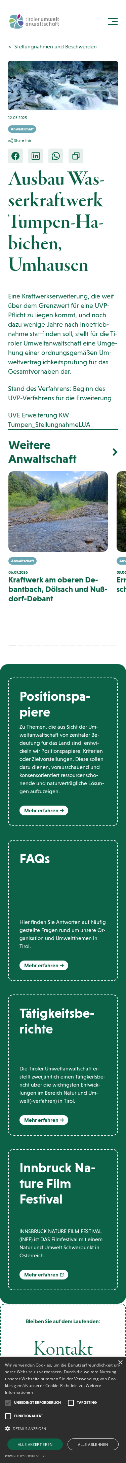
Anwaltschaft (22, 129)
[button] (8, 1403)
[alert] (63, 1410)
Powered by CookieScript (25, 1456)
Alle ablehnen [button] (93, 1444)
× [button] (120, 1362)
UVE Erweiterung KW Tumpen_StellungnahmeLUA (49, 420)
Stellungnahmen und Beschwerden (55, 46)
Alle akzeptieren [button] (35, 1444)
